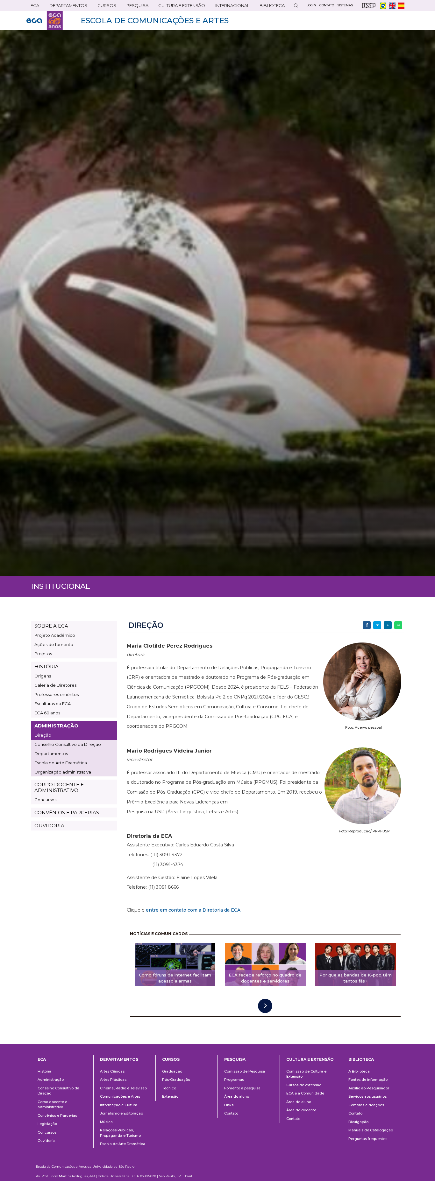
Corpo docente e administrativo (52, 1104)
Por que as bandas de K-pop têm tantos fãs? (355, 977)
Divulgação (358, 1122)
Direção (42, 735)
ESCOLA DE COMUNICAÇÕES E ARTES (155, 20)
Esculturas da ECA (52, 703)
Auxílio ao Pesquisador (368, 1088)
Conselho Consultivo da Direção (67, 744)
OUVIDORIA (49, 826)
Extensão (170, 1096)
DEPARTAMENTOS (66, 7)
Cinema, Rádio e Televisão (123, 1088)
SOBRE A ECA (51, 626)
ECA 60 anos (47, 712)
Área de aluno (298, 1102)
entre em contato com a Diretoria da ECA (193, 910)
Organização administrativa (62, 772)
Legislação (47, 1124)
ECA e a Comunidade (305, 1093)
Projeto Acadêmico (54, 635)
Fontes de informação (368, 1079)
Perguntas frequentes (367, 1138)
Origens (42, 675)
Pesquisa (135, 7)
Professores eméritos (56, 694)
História (44, 1071)
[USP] (369, 5)
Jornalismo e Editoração (121, 1113)
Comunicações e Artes (120, 1096)
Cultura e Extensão (179, 7)
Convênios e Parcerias (57, 1115)
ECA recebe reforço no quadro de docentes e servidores (265, 977)
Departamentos (51, 753)
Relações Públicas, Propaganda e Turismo (120, 1133)
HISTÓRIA (46, 666)
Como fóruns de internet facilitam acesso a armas (175, 977)
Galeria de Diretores (55, 685)
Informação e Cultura (118, 1105)
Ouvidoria (46, 1140)
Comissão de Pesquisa (244, 1071)
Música (106, 1122)
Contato (231, 1113)
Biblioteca (270, 7)
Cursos (104, 7)
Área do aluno (236, 1096)
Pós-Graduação (176, 1079)
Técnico (169, 1088)
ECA (32, 7)
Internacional (230, 7)
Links (228, 1105)
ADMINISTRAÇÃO (56, 726)
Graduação (172, 1071)
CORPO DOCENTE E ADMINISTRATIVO (59, 787)
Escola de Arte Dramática (60, 762)
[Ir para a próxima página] (265, 1006)
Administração (51, 1079)
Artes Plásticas (113, 1079)
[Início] (44, 20)
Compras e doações (366, 1105)
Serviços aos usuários (367, 1096)
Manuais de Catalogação (370, 1130)
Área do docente (301, 1110)
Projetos (43, 653)
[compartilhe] (367, 625)
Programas (234, 1079)
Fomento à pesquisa (242, 1088)
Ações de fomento (53, 644)
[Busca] (296, 5)
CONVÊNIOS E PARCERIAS (66, 812)
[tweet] (377, 625)
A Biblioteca (359, 1071)
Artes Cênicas (112, 1071)
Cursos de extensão (303, 1085)
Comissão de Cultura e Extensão (306, 1074)
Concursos (45, 799)
